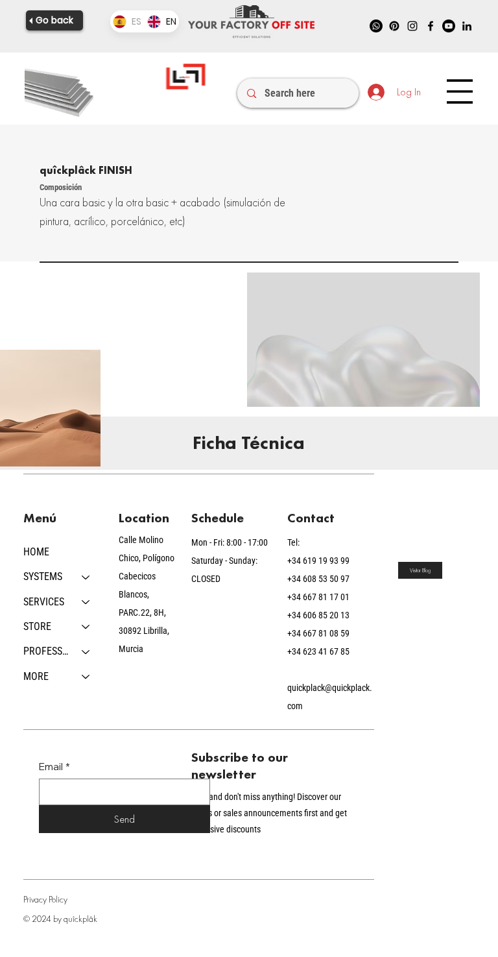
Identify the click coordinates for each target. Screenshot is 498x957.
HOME (36, 552)
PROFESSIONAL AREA (46, 651)
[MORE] (86, 676)
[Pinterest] (394, 25)
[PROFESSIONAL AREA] (86, 651)
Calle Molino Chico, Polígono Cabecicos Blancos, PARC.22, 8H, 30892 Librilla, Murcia (146, 594)
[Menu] (460, 91)
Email (54, 766)
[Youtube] (448, 25)
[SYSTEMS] (86, 576)
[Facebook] (430, 25)
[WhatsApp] (376, 25)
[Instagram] (412, 25)
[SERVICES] (86, 602)
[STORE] (86, 626)
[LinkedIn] (466, 25)
